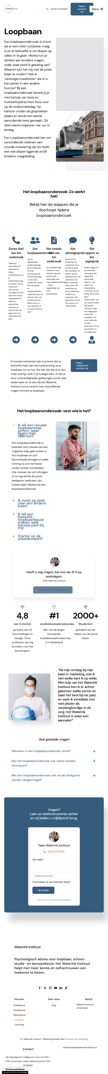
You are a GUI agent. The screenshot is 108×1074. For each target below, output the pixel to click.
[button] (30, 430)
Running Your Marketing (76, 1039)
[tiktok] (66, 988)
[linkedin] (61, 988)
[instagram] (50, 988)
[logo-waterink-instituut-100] (10, 3)
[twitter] (45, 988)
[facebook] (39, 988)
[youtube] (55, 988)
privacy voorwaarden (62, 900)
